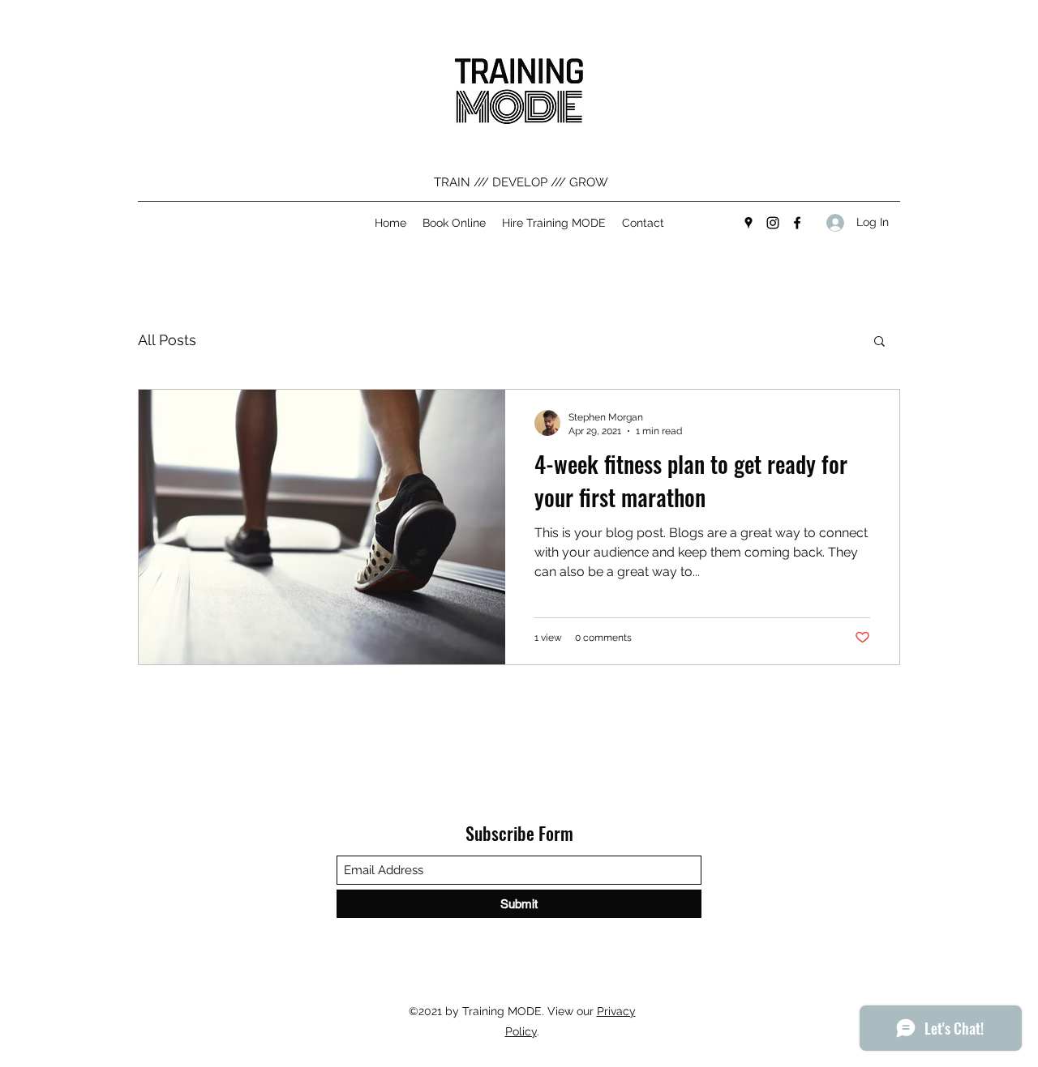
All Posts (167, 339)
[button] (879, 342)
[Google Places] (748, 223)
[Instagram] (773, 223)
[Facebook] (797, 223)
